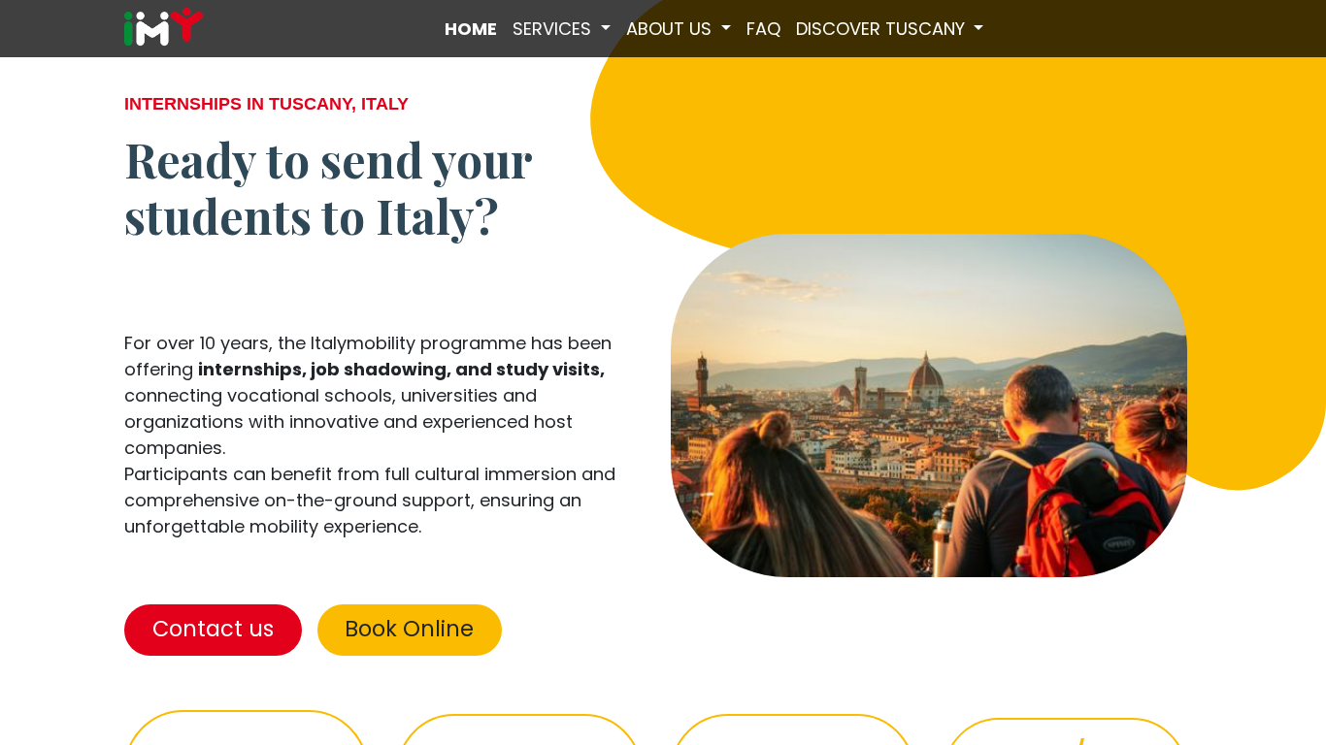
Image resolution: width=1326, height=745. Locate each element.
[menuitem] (471, 28)
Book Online (409, 628)
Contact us (213, 628)
